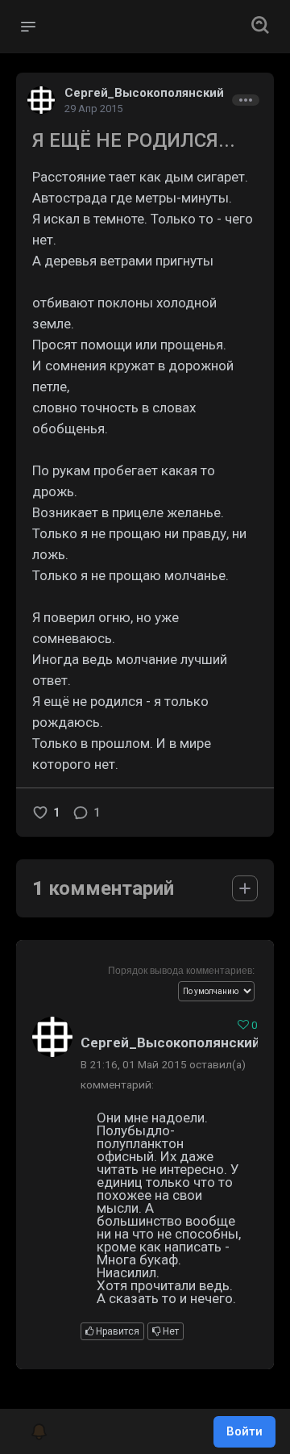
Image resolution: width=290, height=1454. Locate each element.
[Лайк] (40, 812)
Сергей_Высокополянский (144, 93)
